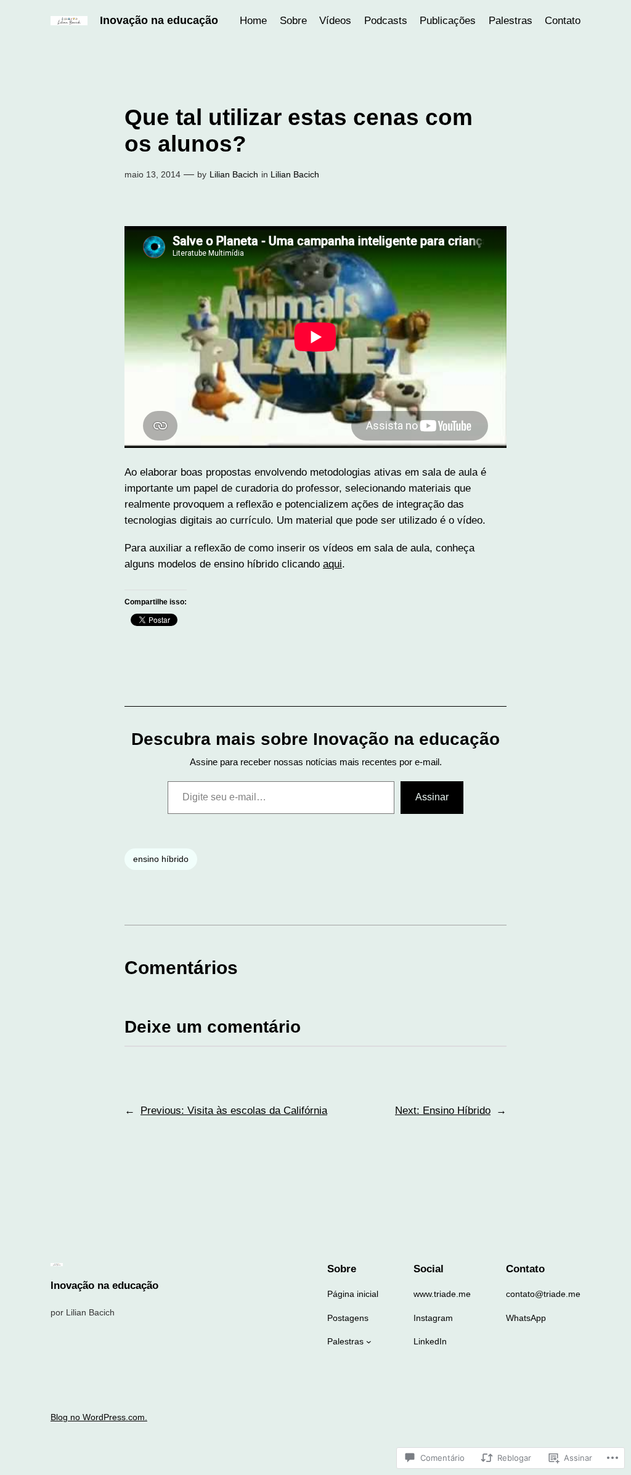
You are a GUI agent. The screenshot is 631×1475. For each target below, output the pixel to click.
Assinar (432, 797)
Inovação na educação (159, 20)
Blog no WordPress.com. (99, 1417)
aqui (332, 564)
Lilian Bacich (234, 174)
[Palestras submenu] (369, 1341)
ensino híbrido (161, 859)
